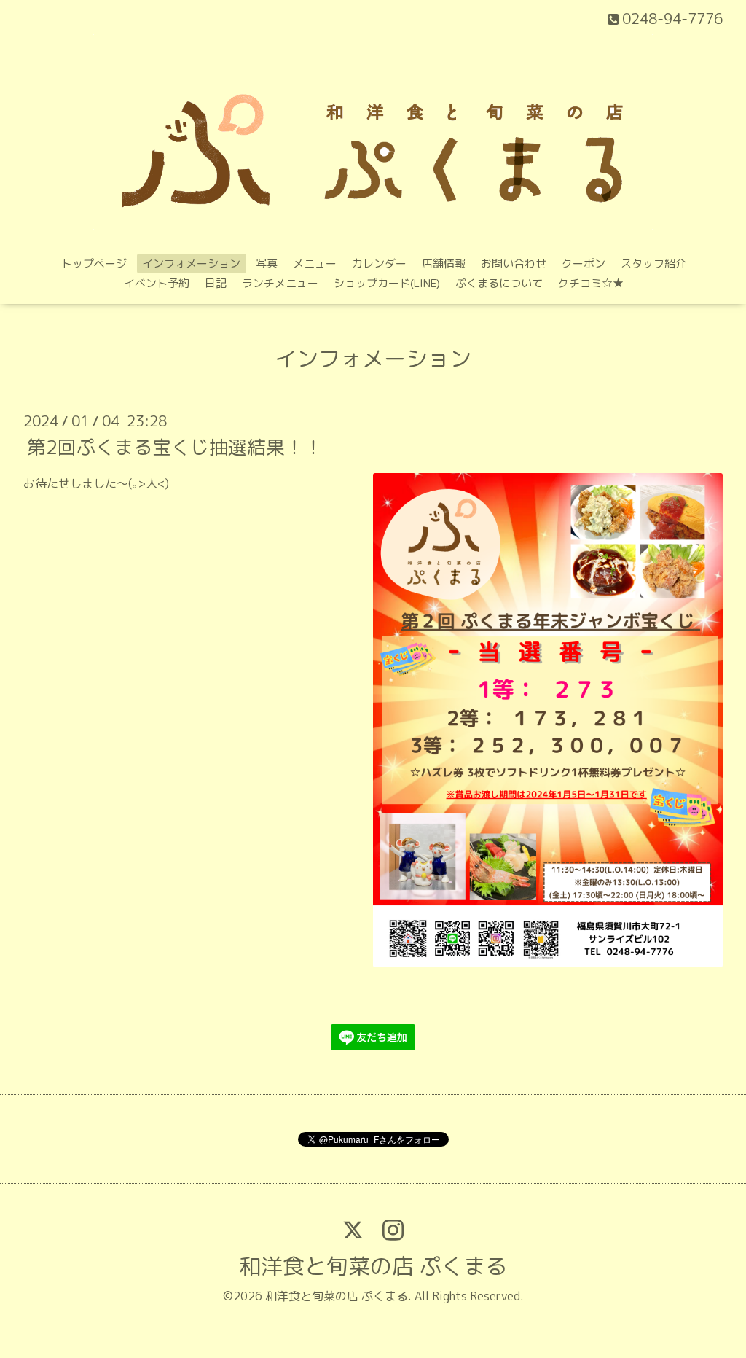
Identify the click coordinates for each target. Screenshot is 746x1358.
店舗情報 (444, 263)
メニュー (315, 263)
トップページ (94, 263)
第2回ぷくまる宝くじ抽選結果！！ (175, 446)
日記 (216, 283)
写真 (267, 263)
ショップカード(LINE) (387, 283)
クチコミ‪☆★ (591, 283)
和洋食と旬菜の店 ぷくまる (373, 1266)
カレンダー (379, 263)
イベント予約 (156, 283)
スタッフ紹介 (653, 263)
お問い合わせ (513, 263)
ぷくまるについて (499, 283)
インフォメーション (191, 263)
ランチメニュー (280, 283)
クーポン (583, 263)
